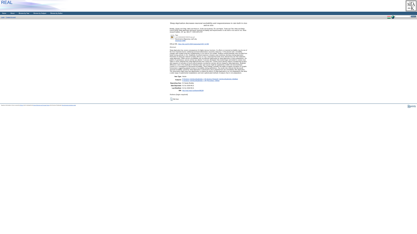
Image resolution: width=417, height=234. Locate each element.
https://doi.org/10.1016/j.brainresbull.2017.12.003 (193, 44)
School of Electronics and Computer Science (41, 105)
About (12, 13)
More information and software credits (69, 105)
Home (4, 13)
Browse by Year (24, 13)
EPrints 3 (21, 105)
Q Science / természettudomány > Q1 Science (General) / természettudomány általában (210, 79)
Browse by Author (56, 13)
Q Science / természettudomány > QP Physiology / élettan (200, 80)
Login (2, 17)
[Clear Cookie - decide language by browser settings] (393, 16)
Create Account (11, 17)
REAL (6, 2)
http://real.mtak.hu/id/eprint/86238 (193, 90)
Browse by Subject (40, 13)
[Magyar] (389, 16)
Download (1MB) (180, 40)
